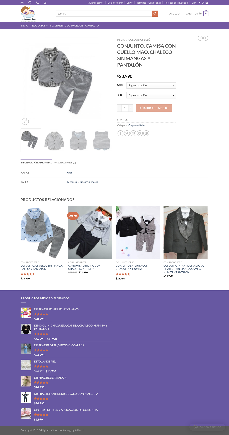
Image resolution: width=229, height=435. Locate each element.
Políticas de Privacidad (176, 2)
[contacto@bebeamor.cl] (22, 2)
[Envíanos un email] (207, 3)
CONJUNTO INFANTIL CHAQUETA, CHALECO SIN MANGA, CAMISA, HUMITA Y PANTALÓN (184, 269)
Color (120, 85)
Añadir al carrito (154, 108)
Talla (119, 95)
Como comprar (115, 2)
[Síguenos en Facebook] (200, 3)
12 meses (72, 181)
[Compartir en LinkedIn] (146, 133)
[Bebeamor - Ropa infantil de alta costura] (35, 13)
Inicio (24, 25)
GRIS (69, 173)
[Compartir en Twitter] (127, 133)
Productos (38, 25)
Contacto (92, 25)
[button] (207, 427)
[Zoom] (25, 121)
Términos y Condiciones (149, 2)
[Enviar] (155, 14)
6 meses (93, 181)
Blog (194, 2)
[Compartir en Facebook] (120, 133)
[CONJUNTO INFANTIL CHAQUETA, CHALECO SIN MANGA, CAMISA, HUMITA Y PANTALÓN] (186, 232)
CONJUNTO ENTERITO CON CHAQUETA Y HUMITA (84, 267)
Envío (130, 2)
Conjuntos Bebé (139, 39)
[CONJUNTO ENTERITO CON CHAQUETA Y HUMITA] (90, 232)
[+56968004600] (38, 2)
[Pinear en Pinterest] (140, 133)
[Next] (105, 81)
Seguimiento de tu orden (66, 25)
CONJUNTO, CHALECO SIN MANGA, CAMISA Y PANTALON (42, 267)
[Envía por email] (133, 133)
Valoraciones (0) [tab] (65, 162)
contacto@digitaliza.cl (71, 430)
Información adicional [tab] (36, 162)
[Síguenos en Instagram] (203, 3)
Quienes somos (96, 2)
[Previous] (27, 81)
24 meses (83, 181)
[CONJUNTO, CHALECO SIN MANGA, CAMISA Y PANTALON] (43, 232)
